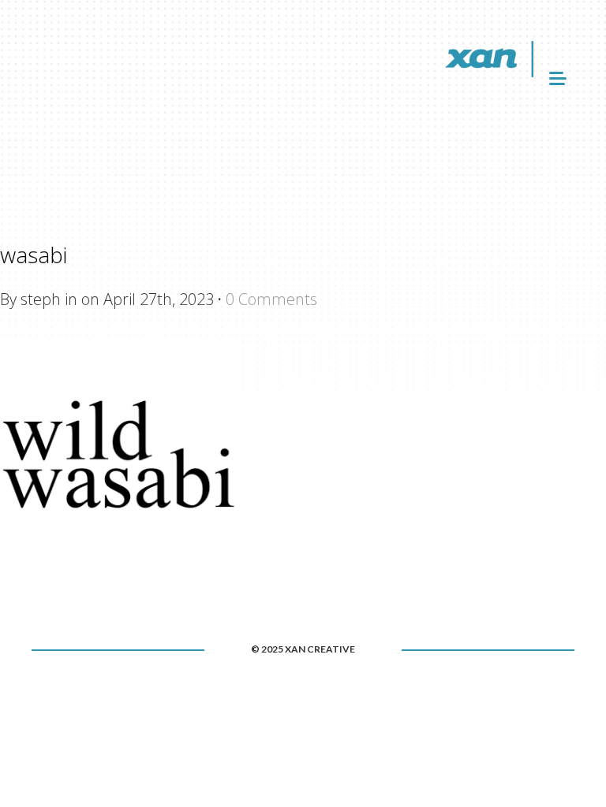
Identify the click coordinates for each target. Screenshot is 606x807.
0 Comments (271, 299)
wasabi (33, 255)
